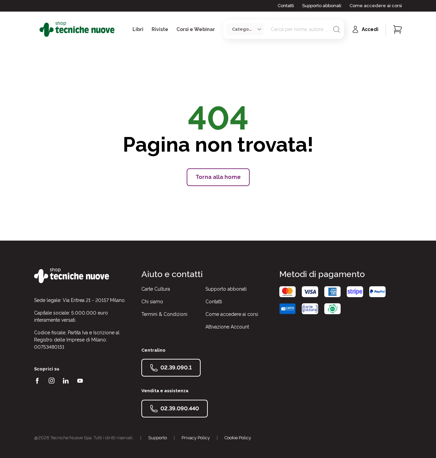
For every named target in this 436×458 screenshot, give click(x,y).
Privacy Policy (196, 437)
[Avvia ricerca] (336, 29)
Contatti (286, 5)
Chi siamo (152, 301)
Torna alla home (218, 177)
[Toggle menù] (37, 29)
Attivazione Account (227, 327)
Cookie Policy (237, 437)
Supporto (157, 437)
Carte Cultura (155, 289)
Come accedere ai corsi (375, 5)
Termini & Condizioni (164, 314)
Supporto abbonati (321, 5)
